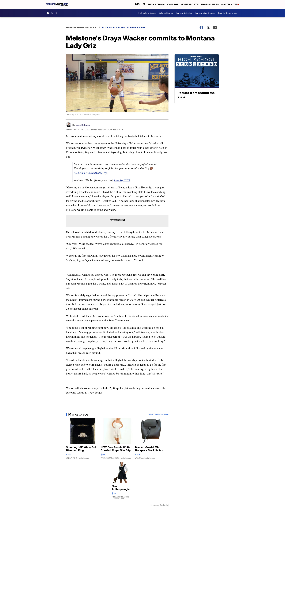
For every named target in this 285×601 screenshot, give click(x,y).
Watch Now (229, 4)
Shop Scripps (210, 4)
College (172, 4)
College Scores (166, 12)
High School (156, 4)
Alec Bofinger (83, 125)
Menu (139, 4)
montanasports (49, 13)
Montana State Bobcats (205, 12)
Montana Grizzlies (183, 12)
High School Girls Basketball (124, 27)
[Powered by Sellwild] (164, 505)
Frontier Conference (227, 12)
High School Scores (147, 12)
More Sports (189, 4)
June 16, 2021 (122, 180)
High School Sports (81, 27)
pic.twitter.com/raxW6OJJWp (90, 173)
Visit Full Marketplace (158, 414)
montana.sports (53, 13)
